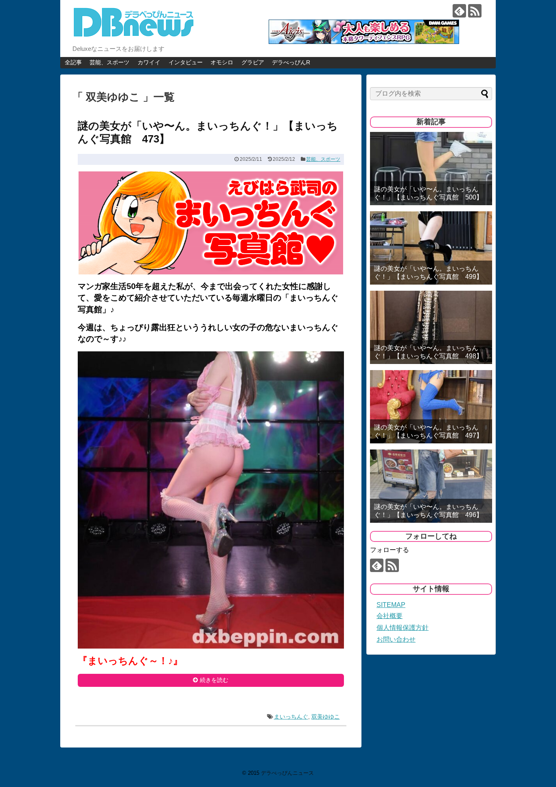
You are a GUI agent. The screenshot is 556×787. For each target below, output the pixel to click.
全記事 (73, 62)
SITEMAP (391, 604)
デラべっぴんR (291, 62)
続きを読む (214, 680)
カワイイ (149, 62)
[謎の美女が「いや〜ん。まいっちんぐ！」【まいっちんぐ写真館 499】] (431, 248)
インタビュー (186, 62)
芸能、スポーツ (109, 62)
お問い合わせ (396, 639)
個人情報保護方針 (403, 627)
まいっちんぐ (291, 716)
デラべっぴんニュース (287, 773)
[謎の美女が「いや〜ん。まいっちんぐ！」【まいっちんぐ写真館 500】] (431, 168)
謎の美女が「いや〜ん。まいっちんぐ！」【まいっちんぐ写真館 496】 (428, 510)
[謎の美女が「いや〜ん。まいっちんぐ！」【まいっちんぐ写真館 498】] (431, 327)
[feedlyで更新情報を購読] (459, 11)
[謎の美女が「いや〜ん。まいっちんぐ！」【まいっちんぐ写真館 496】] (431, 486)
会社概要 (390, 615)
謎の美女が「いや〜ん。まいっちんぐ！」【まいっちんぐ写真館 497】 (428, 431)
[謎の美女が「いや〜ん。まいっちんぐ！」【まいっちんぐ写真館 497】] (431, 406)
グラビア (252, 62)
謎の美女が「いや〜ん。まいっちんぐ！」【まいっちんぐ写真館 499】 (428, 272)
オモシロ (221, 62)
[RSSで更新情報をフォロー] (475, 11)
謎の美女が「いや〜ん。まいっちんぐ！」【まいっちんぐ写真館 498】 (428, 351)
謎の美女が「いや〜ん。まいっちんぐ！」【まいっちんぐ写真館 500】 (428, 193)
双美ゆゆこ (325, 716)
